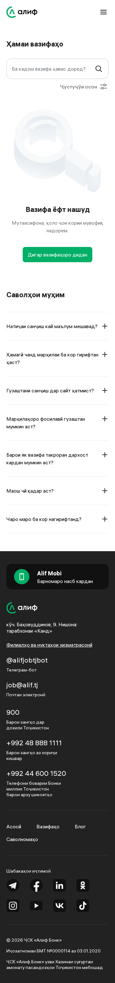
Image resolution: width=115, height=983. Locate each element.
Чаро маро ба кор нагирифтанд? (43, 519)
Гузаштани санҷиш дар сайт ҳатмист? (50, 390)
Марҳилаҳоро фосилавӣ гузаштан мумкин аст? (45, 423)
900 (12, 712)
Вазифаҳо (47, 826)
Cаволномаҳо (22, 839)
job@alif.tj (22, 684)
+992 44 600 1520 (36, 773)
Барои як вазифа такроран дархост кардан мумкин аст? (47, 459)
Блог (80, 826)
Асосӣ (13, 826)
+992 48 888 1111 (34, 742)
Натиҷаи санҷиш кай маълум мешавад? (51, 326)
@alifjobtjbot (27, 660)
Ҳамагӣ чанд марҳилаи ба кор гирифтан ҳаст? (52, 358)
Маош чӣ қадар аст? (30, 491)
